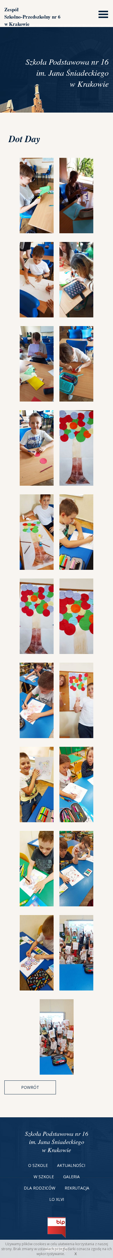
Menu (102, 13)
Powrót (30, 1087)
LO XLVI (56, 1199)
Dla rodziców (39, 1188)
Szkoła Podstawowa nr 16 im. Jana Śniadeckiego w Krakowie (56, 1141)
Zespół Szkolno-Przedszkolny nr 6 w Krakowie (32, 17)
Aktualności (71, 1165)
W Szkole (44, 1176)
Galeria (71, 1176)
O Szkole (38, 1165)
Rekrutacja (77, 1188)
